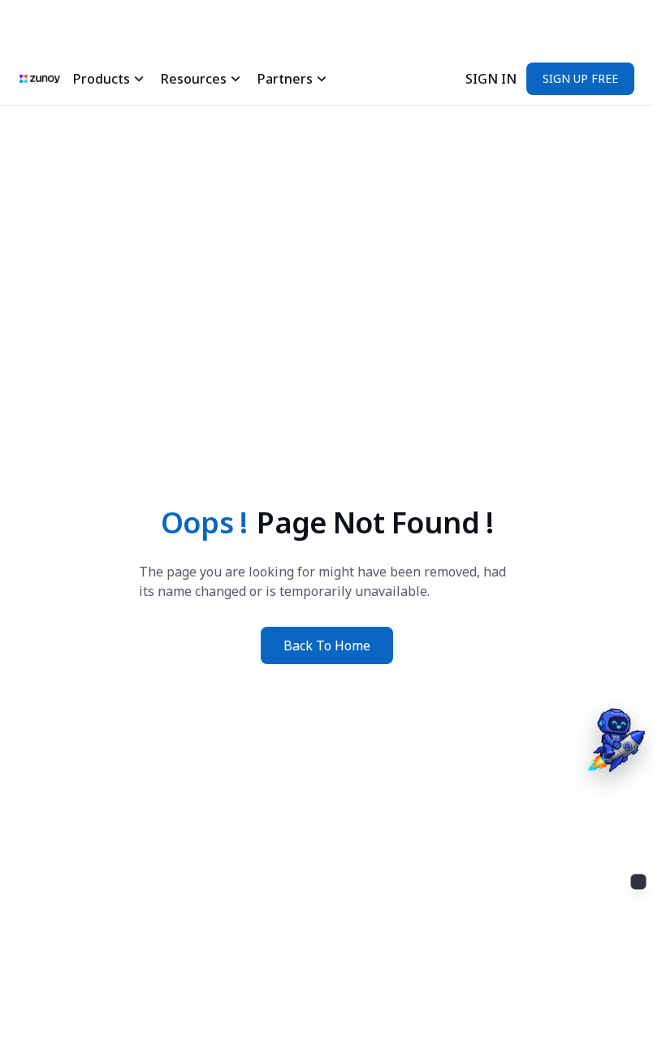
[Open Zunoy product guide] (614, 906)
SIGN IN (491, 79)
